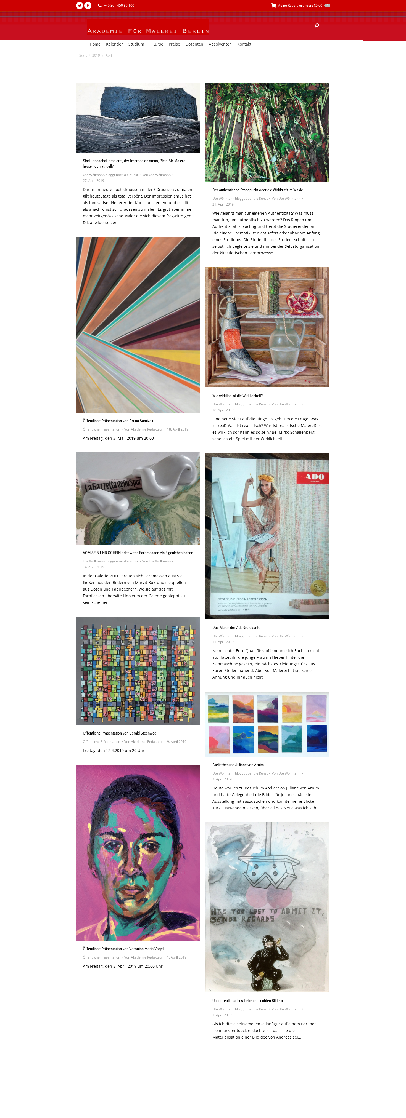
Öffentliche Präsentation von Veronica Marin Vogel (123, 948)
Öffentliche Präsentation (101, 429)
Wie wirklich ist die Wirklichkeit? (237, 395)
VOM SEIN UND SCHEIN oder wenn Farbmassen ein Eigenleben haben (138, 552)
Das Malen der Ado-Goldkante (236, 627)
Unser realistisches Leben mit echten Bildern (247, 1000)
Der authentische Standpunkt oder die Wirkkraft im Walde (257, 190)
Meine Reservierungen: (302, 5)
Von (156, 174)
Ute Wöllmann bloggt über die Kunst (110, 174)
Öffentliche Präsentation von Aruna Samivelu (118, 420)
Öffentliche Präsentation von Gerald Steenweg (119, 733)
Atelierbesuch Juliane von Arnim (238, 764)
